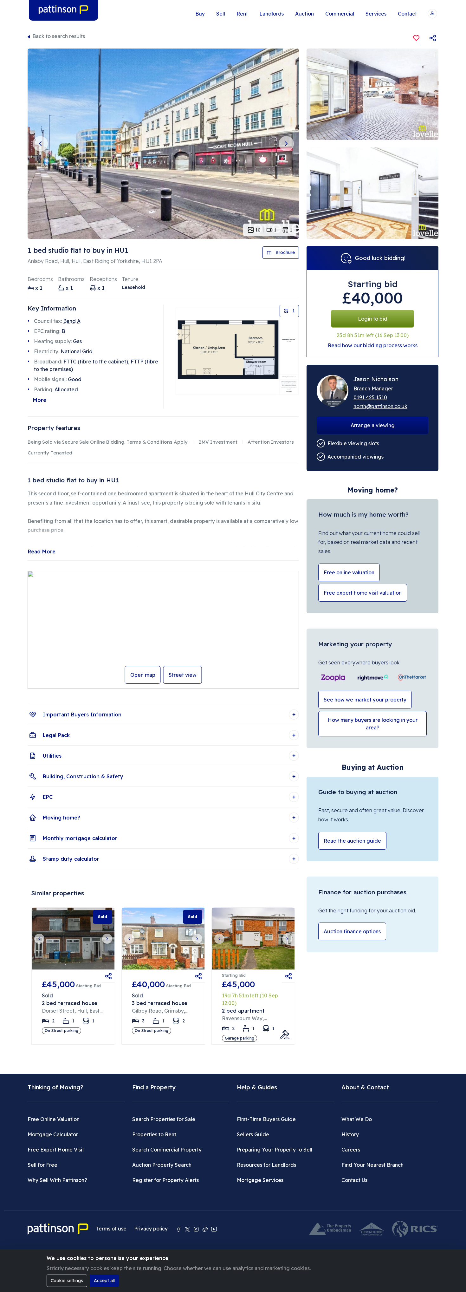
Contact (407, 13)
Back (58, 36)
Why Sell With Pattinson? (57, 1180)
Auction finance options (352, 931)
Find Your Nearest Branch (372, 1165)
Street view (183, 675)
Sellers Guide (253, 1134)
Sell (220, 13)
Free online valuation (349, 572)
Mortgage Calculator (53, 1134)
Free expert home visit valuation (363, 593)
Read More (41, 551)
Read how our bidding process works (372, 345)
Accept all (104, 1280)
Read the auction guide (352, 841)
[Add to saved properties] (416, 38)
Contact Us (354, 1180)
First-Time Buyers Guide (266, 1119)
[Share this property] (432, 38)
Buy (200, 13)
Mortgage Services (260, 1180)
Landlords (271, 13)
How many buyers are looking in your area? (372, 724)
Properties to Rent (154, 1134)
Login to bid (372, 319)
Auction (304, 13)
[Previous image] (40, 143)
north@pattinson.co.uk (380, 406)
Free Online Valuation (54, 1119)
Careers (350, 1149)
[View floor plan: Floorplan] (237, 351)
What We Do (356, 1119)
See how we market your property (365, 699)
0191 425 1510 (370, 397)
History (350, 1134)
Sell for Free (42, 1165)
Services (376, 13)
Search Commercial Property (167, 1149)
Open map (142, 675)
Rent (242, 13)
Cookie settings (67, 1280)
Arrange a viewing (373, 425)
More (39, 400)
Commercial (339, 13)
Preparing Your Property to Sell (274, 1149)
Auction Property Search (161, 1165)
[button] (432, 13)
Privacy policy (151, 1228)
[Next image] (286, 143)
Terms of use (111, 1228)
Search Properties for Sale (163, 1119)
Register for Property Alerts (165, 1180)
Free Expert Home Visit (56, 1149)
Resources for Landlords (266, 1165)
